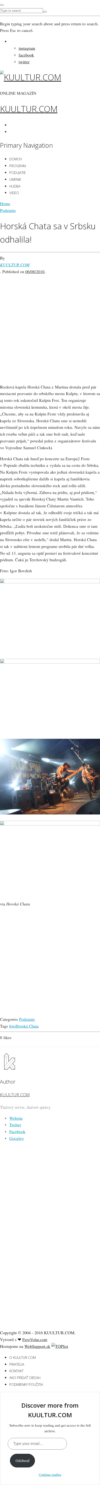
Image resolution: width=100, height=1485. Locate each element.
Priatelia (16, 1364)
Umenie (15, 179)
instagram (27, 48)
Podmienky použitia (26, 1384)
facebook (26, 55)
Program (17, 165)
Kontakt (16, 1370)
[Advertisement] (50, 325)
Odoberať (22, 1460)
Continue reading (50, 1474)
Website (16, 1118)
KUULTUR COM (15, 265)
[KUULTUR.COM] (30, 77)
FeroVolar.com (34, 1339)
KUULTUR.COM (28, 109)
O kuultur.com (22, 1357)
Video (14, 192)
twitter (24, 61)
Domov (15, 159)
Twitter (15, 1124)
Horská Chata (27, 1026)
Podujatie (17, 172)
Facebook (17, 1131)
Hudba (14, 186)
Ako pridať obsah (24, 1377)
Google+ (16, 1138)
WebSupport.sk (37, 1346)
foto (12, 1026)
